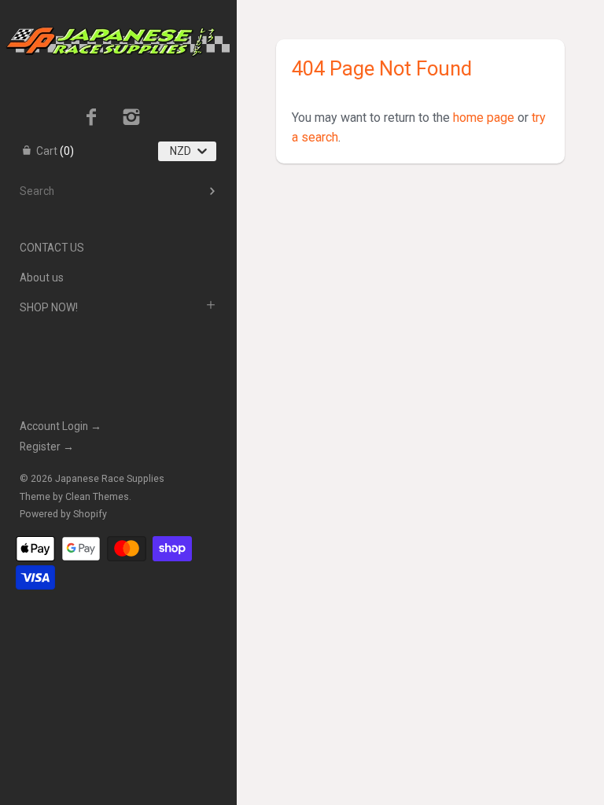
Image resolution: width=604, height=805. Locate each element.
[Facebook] (91, 119)
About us (42, 277)
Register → (47, 446)
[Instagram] (132, 119)
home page (483, 117)
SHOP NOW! (49, 307)
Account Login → (60, 426)
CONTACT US (52, 247)
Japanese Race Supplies (109, 478)
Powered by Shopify (63, 514)
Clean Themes (97, 496)
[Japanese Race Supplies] (118, 14)
